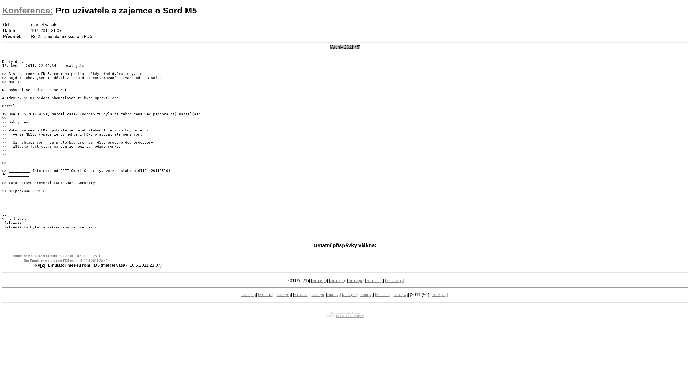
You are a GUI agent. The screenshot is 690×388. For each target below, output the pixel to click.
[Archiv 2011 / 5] (345, 47)
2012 (439, 295)
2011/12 (394, 281)
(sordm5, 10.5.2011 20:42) (66, 261)
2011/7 (337, 281)
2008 (366, 295)
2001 (249, 295)
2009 (383, 295)
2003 (284, 295)
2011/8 (355, 281)
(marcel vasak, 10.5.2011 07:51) (56, 256)
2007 (350, 295)
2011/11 (374, 281)
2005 (318, 295)
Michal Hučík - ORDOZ (350, 316)
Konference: (27, 10)
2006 (333, 295)
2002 (266, 295)
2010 (401, 295)
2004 (301, 295)
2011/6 (319, 281)
